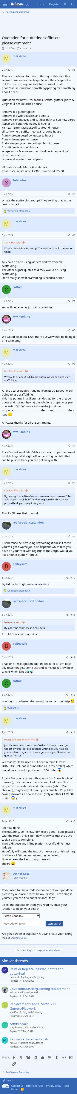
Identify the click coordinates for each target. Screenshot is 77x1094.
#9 (73, 536)
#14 (73, 732)
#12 (73, 657)
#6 (73, 363)
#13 (73, 694)
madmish (14, 977)
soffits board (19, 1024)
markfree (10, 48)
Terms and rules (34, 1085)
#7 (73, 445)
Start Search (54, 923)
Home (14, 1089)
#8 (73, 483)
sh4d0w (14, 1012)
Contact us (17, 1085)
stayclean (15, 1027)
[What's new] (65, 4)
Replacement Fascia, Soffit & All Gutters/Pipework (33, 1006)
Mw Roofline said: (14, 371)
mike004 (14, 1042)
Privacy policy (53, 1085)
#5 (73, 330)
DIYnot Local (19, 937)
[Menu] (5, 4)
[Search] (72, 4)
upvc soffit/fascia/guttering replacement (40, 989)
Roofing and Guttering (32, 977)
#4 (73, 301)
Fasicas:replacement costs (29, 1039)
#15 (73, 821)
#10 (73, 577)
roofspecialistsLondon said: (19, 739)
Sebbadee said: (12, 242)
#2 (73, 194)
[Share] (68, 70)
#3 (73, 235)
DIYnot (9, 1080)
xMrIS (13, 992)
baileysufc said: (12, 622)
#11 (73, 614)
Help (66, 1085)
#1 (73, 69)
